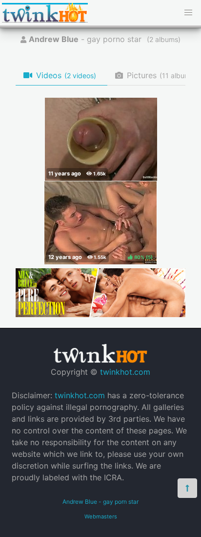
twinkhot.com (125, 372)
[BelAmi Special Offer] (100, 314)
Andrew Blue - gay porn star (100, 501)
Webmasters (100, 516)
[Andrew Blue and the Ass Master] (101, 139)
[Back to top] (187, 488)
